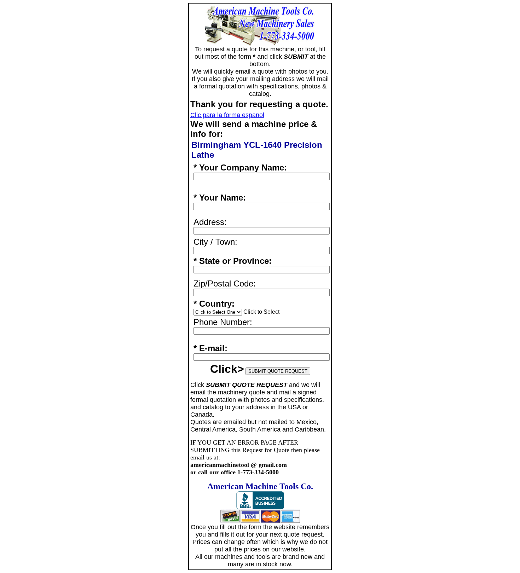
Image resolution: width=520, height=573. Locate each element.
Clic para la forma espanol (227, 114)
